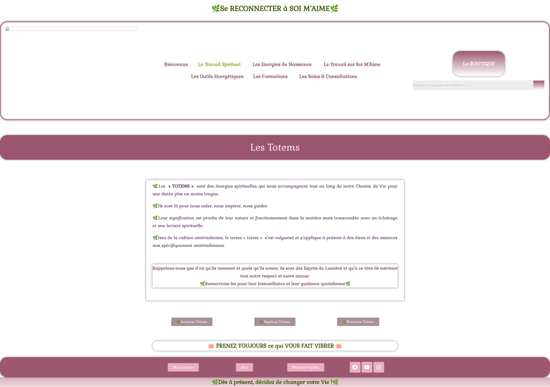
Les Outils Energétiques (217, 76)
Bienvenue (176, 64)
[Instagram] (378, 367)
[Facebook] (355, 367)
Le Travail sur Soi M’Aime (352, 64)
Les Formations (270, 76)
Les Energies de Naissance (282, 64)
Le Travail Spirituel (219, 64)
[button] (220, 64)
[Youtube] (367, 367)
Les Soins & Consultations (328, 76)
